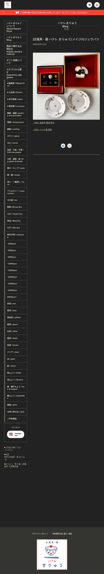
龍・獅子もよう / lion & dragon (15, 388)
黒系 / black (12, 338)
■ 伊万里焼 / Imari (14, 99)
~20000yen (12, 277)
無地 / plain (12, 405)
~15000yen (12, 270)
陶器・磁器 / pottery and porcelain (15, 114)
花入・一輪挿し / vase (15, 183)
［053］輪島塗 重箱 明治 (43, 123)
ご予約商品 (12, 419)
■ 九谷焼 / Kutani (14, 92)
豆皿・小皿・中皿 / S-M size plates (15, 151)
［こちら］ (9, 450)
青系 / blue (12, 310)
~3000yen (11, 244)
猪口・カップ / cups (16, 168)
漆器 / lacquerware (15, 122)
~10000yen (12, 264)
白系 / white (12, 331)
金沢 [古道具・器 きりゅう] (14, 458)
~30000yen (12, 290)
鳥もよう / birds (14, 373)
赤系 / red (11, 303)
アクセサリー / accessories (16, 192)
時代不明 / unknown (15, 236)
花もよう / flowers (15, 380)
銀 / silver (11, 366)
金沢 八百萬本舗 (11, 466)
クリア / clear (13, 352)
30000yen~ (12, 297)
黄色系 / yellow (13, 317)
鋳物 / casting (13, 129)
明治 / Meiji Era (13, 221)
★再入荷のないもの (15, 412)
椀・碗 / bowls (13, 175)
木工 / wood (12, 143)
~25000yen (12, 284)
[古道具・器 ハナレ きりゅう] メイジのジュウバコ (66, 39)
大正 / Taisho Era (14, 214)
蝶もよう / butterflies (16, 397)
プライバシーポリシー (40, 534)
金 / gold (11, 359)
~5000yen (11, 250)
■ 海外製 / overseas (16, 106)
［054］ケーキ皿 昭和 (42, 130)
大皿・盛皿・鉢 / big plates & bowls (15, 160)
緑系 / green (12, 324)
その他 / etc (12, 200)
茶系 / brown (12, 345)
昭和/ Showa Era (14, 207)
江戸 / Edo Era (13, 228)
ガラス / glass (13, 136)
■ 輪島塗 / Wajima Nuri (16, 84)
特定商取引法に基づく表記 (62, 534)
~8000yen (11, 257)
